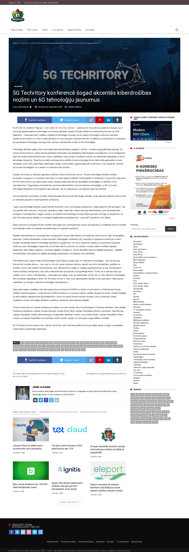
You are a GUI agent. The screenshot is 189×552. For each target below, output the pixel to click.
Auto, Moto (138, 252)
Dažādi (136, 275)
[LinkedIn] (23, 532)
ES (81, 343)
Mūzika (136, 328)
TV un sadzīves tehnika (142, 375)
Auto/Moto (138, 254)
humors (136, 299)
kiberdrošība (111, 343)
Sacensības (137, 344)
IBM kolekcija (138, 302)
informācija (151, 401)
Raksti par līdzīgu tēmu (25, 412)
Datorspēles (138, 270)
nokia (73, 346)
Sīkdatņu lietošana (86, 542)
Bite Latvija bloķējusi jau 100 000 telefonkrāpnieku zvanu (30, 486)
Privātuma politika (68, 542)
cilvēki (165, 394)
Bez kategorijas (139, 260)
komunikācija (136, 405)
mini (53, 346)
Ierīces (142, 401)
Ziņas (155, 422)
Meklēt (171, 229)
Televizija (137, 365)
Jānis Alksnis (24, 107)
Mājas (166, 405)
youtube (147, 422)
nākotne (65, 346)
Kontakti (110, 542)
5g (22, 343)
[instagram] (40, 532)
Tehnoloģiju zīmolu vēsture (144, 359)
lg (39, 346)
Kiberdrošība (136, 542)
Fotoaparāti (138, 289)
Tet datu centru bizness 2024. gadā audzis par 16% (67, 447)
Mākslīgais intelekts (141, 320)
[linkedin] (108, 120)
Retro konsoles (139, 341)
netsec (135, 331)
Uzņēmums (146, 418)
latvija (34, 346)
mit (58, 346)
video (167, 418)
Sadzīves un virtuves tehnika (144, 346)
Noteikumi (100, 542)
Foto (135, 281)
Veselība (136, 378)
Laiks (27, 346)
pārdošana (92, 346)
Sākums (16, 43)
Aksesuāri (137, 241)
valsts (155, 418)
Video (135, 383)
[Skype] (34, 532)
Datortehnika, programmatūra (145, 273)
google (134, 401)
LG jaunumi (137, 315)
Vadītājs (76, 349)
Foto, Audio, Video (140, 283)
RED (15, 349)
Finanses (136, 278)
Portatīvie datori (140, 336)
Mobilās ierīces (139, 325)
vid (161, 418)
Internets (137, 307)
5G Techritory (61, 128)
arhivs (135, 247)
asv (132, 394)
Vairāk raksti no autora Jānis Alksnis (58, 412)
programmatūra (137, 412)
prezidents (117, 346)
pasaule (102, 346)
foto (168, 398)
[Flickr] (28, 532)
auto (37, 343)
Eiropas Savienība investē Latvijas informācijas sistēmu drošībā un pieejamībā (107, 449)
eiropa (57, 343)
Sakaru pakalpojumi (141, 349)
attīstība (29, 343)
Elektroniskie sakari (70, 343)
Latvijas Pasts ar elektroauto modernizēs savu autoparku (28, 447)
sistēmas (31, 349)
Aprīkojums (138, 244)
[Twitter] (17, 532)
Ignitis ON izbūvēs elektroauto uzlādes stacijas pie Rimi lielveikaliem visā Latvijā (67, 486)
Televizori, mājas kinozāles (144, 367)
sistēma (23, 349)
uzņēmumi (135, 418)
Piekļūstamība (53, 542)
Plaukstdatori (138, 333)
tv (62, 349)
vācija (68, 349)
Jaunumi (25, 43)
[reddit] (90, 120)
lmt (43, 346)
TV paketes (138, 372)
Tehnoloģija (42, 349)
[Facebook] (11, 532)
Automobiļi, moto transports (144, 257)
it (91, 343)
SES (158, 412)
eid (51, 343)
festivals (160, 398)
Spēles (135, 352)
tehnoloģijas (54, 349)
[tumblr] (117, 120)
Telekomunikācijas (140, 362)
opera (142, 408)
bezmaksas (156, 394)
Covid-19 (137, 268)
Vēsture (136, 380)
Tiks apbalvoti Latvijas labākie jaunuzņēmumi (106, 372)
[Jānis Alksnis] (18, 9)
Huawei (136, 296)
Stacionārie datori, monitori (144, 354)
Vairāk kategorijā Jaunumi (93, 412)
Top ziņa (136, 370)
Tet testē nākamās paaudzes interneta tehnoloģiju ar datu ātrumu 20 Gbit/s (39, 373)
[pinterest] (99, 120)
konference (18, 346)
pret (109, 346)
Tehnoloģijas (138, 357)
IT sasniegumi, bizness (142, 310)
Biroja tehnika (138, 262)
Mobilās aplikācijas (140, 323)
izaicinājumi (98, 343)
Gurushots (137, 291)
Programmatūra (139, 338)
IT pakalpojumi (123, 542)
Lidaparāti (137, 317)
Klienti (170, 401)
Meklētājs (134, 225)
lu (48, 346)
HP (134, 294)
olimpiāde (82, 346)
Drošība (44, 343)
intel (86, 343)
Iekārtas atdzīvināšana (142, 304)
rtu (153, 412)
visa (83, 349)
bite (134, 265)
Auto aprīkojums (140, 249)
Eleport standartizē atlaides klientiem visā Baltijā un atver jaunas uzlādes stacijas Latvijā (106, 487)
